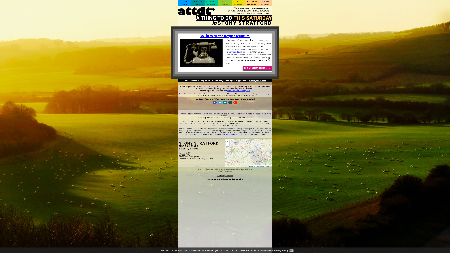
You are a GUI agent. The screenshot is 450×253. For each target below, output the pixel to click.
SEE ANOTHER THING (257, 68)
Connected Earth (235, 52)
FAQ (216, 179)
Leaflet (251, 166)
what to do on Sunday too (238, 90)
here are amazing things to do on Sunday (237, 134)
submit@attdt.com (257, 80)
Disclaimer (224, 179)
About (210, 179)
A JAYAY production (225, 175)
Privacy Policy (236, 179)
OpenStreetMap (259, 166)
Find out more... (260, 134)
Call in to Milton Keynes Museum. (225, 36)
